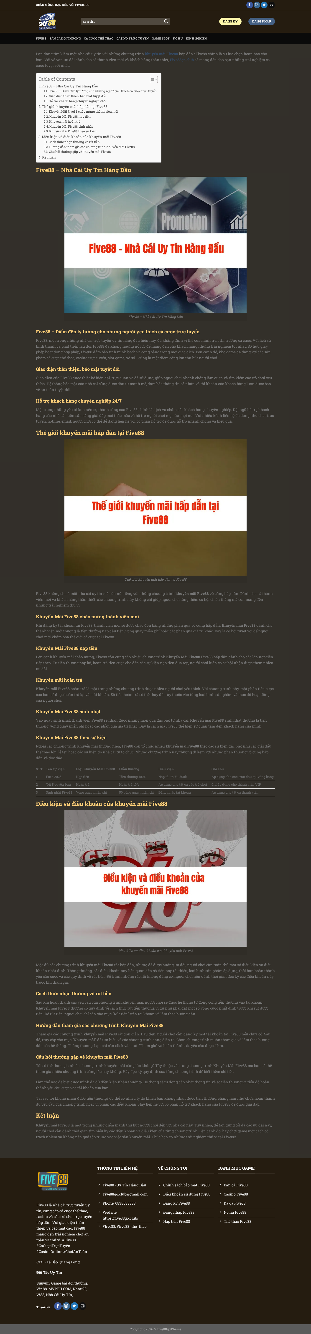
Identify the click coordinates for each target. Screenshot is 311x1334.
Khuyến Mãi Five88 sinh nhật (71, 126)
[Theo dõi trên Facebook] (249, 5)
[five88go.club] (55, 21)
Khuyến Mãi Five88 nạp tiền (70, 116)
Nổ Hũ (178, 38)
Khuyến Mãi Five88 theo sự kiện (73, 131)
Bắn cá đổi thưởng (65, 38)
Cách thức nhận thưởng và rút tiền (74, 142)
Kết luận (49, 157)
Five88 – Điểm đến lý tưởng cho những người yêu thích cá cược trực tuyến (102, 91)
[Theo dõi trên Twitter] (264, 5)
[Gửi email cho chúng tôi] (271, 5)
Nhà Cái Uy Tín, (59, 1294)
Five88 (41, 38)
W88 (40, 1294)
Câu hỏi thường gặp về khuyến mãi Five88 (80, 152)
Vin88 (41, 1288)
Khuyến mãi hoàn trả (65, 121)
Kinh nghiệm (196, 38)
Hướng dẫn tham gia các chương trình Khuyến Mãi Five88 (92, 147)
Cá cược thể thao (98, 38)
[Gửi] (166, 21)
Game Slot (161, 38)
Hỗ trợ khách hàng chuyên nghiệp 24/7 (78, 101)
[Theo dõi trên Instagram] (257, 5)
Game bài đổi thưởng (69, 1283)
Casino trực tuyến (133, 38)
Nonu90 (80, 1288)
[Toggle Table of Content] (151, 79)
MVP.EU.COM (59, 1288)
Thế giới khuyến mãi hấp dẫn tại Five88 (74, 106)
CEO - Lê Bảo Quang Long (58, 1262)
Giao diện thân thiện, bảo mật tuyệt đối (77, 96)
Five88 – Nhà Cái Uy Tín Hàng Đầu (69, 86)
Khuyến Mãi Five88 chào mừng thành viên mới (83, 111)
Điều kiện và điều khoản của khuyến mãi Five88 (81, 136)
